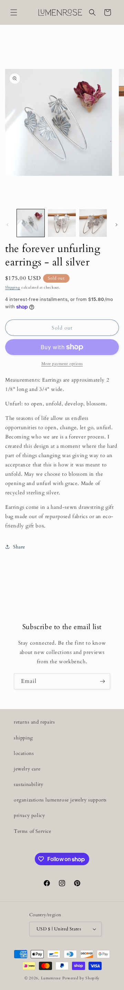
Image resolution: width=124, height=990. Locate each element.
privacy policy (29, 815)
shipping (23, 738)
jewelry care (27, 769)
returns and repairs (34, 722)
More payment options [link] (62, 363)
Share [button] (19, 547)
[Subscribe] (102, 681)
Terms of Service (32, 831)
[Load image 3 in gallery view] (93, 223)
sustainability (28, 784)
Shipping (12, 287)
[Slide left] (7, 224)
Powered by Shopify (81, 978)
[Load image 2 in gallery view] (61, 223)
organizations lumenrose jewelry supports (60, 800)
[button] (13, 12)
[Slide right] (116, 224)
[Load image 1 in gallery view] (30, 223)
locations (24, 753)
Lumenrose (51, 978)
